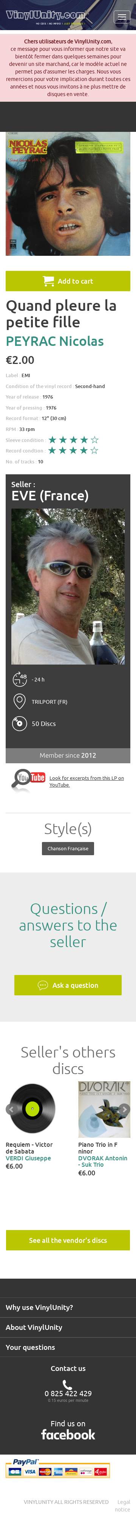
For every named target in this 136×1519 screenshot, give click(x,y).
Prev (12, 1109)
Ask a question (76, 985)
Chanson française (68, 848)
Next (124, 1109)
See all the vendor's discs (68, 1240)
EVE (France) (50, 495)
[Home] (48, 20)
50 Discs (44, 723)
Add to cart (75, 281)
